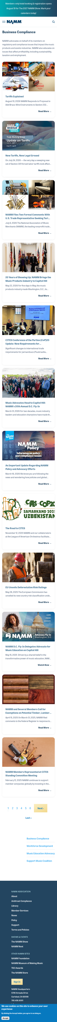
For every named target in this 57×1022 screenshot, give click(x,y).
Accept (5, 1018)
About (14, 896)
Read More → (45, 111)
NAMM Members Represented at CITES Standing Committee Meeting (26, 773)
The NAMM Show (19, 941)
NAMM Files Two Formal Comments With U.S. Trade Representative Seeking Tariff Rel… (27, 216)
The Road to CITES (15, 528)
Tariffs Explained (14, 96)
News (14, 915)
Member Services (19, 910)
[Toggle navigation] (4, 22)
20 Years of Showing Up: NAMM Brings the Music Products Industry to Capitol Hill (28, 278)
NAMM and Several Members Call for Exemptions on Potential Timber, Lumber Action (27, 710)
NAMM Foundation (20, 958)
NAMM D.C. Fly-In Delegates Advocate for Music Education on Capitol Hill (27, 648)
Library (14, 905)
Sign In (17, 981)
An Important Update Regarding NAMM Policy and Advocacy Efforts (26, 467)
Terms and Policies (20, 929)
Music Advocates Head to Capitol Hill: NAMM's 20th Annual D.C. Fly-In (25, 404)
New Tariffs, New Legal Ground (22, 155)
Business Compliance (38, 838)
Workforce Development (40, 846)
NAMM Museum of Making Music (27, 963)
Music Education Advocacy (41, 853)
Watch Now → (45, 664)
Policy (14, 920)
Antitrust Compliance (21, 900)
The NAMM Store (19, 972)
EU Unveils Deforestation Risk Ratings (26, 587)
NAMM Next (17, 946)
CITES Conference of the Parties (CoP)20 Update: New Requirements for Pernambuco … (27, 341)
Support (15, 924)
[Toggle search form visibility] (53, 22)
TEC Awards (17, 967)
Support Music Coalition (39, 860)
